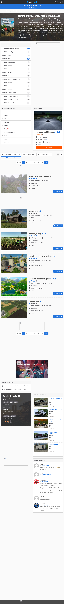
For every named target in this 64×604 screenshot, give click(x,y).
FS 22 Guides (16, 55)
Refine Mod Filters (12, 158)
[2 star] (5, 421)
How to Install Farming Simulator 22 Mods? (15, 389)
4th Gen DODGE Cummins (53, 432)
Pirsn (41, 464)
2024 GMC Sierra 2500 (55, 409)
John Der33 (43, 139)
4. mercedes (6, 122)
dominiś (48, 180)
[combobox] (11, 154)
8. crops (4, 135)
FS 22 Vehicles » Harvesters (16, 96)
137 (42, 162)
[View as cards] (61, 154)
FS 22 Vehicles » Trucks (16, 103)
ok (41, 476)
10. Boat (5, 142)
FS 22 (39, 137)
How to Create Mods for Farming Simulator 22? (16, 386)
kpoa (41, 473)
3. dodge (5, 118)
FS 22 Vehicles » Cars (16, 92)
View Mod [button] (48, 147)
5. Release (5, 125)
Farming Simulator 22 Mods (16, 48)
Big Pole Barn (45, 481)
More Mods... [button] (48, 455)
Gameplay (45, 137)
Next (46, 162)
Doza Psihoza (49, 215)
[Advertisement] (32, 347)
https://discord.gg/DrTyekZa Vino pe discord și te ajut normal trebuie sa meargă (50, 508)
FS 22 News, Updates (16, 62)
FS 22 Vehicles (16, 89)
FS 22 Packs (16, 69)
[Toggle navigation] (1, 2)
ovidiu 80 (42, 503)
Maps (36, 183)
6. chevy (5, 129)
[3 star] (7, 421)
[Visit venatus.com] (44, 375)
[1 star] (4, 421)
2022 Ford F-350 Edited (55, 399)
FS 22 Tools (16, 75)
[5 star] (10, 421)
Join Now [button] (33, 7)
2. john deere (5, 115)
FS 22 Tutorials (16, 86)
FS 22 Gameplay (16, 52)
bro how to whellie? (45, 499)
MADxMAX (43, 480)
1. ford (4, 112)
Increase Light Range (48, 132)
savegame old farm (46, 474)
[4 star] (9, 421)
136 (38, 162)
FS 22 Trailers (16, 82)
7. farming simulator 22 (9, 132)
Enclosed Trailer (53, 444)
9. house (4, 139)
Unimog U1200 (45, 465)
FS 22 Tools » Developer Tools (16, 79)
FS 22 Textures (16, 72)
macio (42, 496)
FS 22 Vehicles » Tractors (16, 99)
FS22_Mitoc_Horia (46, 505)
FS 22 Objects (16, 65)
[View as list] (58, 154)
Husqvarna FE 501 (46, 498)
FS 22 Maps (16, 58)
